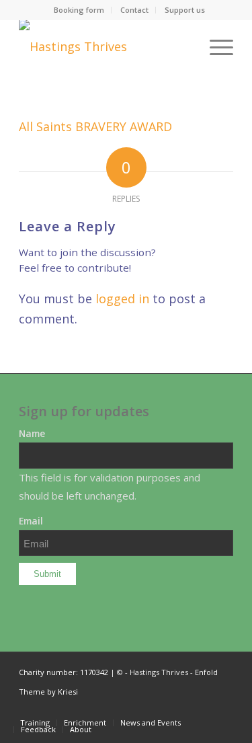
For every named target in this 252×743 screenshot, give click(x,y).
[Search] (183, 46)
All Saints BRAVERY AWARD (95, 126)
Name (32, 433)
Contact (134, 10)
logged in (122, 298)
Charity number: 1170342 (63, 672)
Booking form (79, 10)
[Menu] (214, 46)
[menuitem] (79, 10)
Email (31, 520)
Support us (185, 10)
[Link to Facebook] (223, 709)
